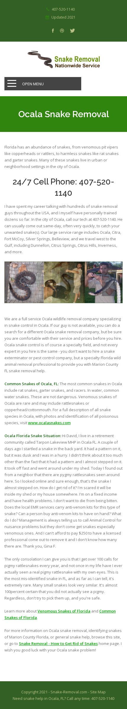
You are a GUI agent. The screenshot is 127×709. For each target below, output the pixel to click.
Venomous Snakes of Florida (64, 611)
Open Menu (33, 83)
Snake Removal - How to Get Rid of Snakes (58, 643)
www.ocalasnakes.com (49, 422)
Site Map (98, 692)
